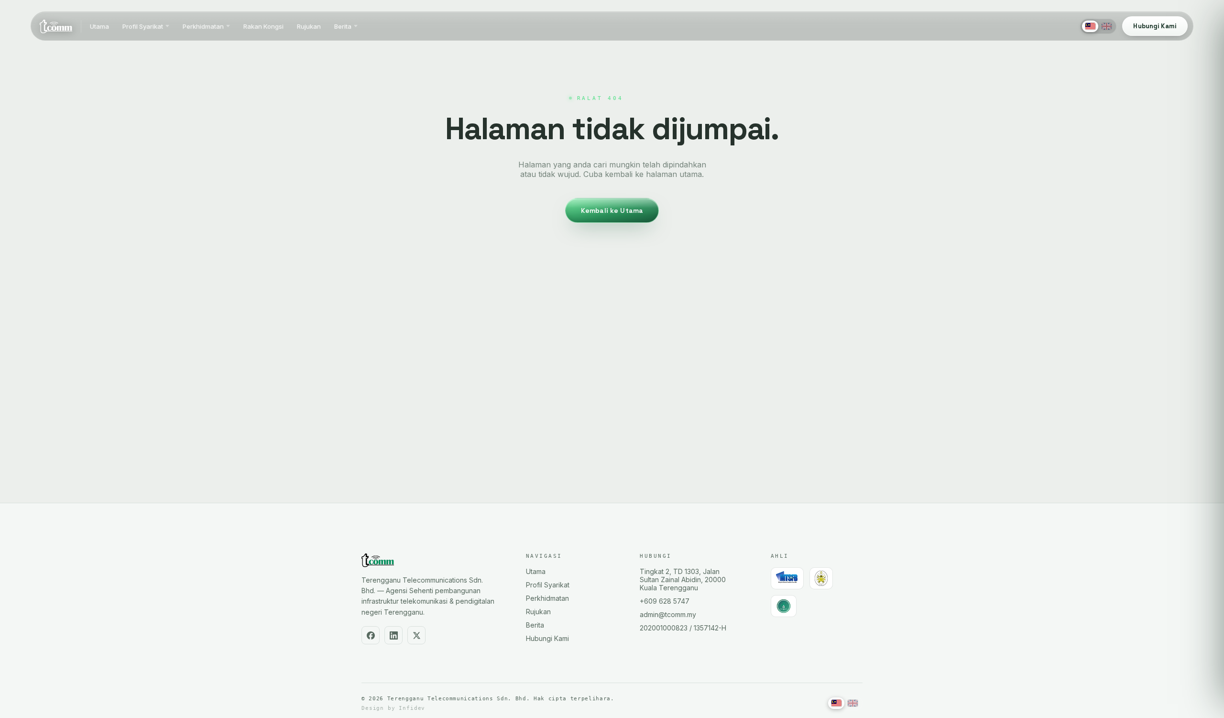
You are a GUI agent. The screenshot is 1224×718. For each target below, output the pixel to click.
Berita (342, 26)
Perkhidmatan (203, 26)
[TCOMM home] (56, 26)
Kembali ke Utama (612, 210)
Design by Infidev (393, 708)
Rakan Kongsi (263, 26)
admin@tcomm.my (668, 614)
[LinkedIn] (393, 635)
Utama (99, 26)
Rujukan (309, 26)
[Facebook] (370, 635)
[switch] (1098, 26)
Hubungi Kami (547, 638)
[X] (416, 635)
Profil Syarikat (142, 26)
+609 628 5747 (664, 601)
